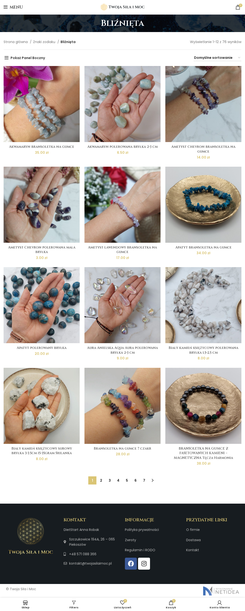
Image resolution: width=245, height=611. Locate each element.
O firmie (193, 529)
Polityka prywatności (142, 529)
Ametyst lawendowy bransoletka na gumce (122, 249)
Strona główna (16, 41)
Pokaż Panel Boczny (28, 57)
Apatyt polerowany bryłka (42, 348)
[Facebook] (131, 564)
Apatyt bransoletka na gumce (203, 247)
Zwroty (130, 540)
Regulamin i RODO (140, 550)
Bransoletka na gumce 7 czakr (122, 448)
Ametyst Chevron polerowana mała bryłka (41, 249)
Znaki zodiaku (44, 41)
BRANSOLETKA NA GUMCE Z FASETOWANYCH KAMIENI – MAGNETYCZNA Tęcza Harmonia (203, 453)
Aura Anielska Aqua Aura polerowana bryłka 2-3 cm (122, 350)
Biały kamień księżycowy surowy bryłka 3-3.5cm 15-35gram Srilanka (41, 451)
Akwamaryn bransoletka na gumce (41, 146)
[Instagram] (144, 564)
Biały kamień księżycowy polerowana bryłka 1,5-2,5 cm (203, 350)
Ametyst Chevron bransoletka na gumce (203, 149)
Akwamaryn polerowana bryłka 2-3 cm (122, 146)
